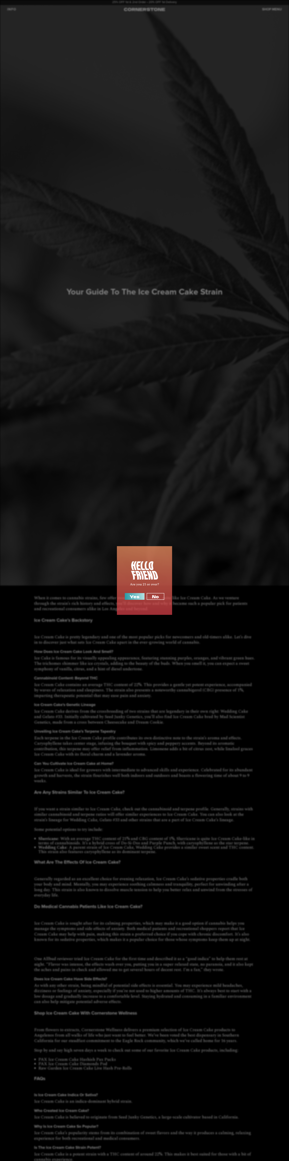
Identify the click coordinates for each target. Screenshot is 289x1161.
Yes (134, 596)
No (155, 596)
